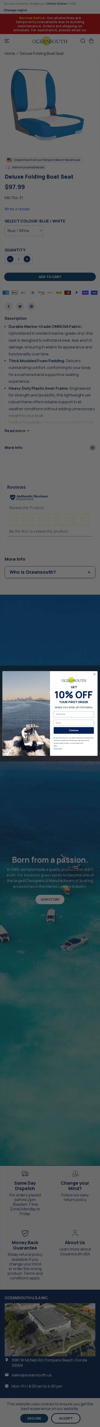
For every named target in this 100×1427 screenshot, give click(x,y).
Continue (74, 730)
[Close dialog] (94, 674)
